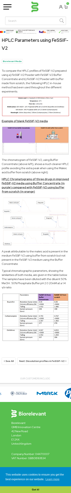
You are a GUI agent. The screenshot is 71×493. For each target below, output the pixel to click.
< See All (9, 361)
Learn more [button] (52, 479)
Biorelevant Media (12, 61)
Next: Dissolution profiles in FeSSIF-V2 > (43, 361)
